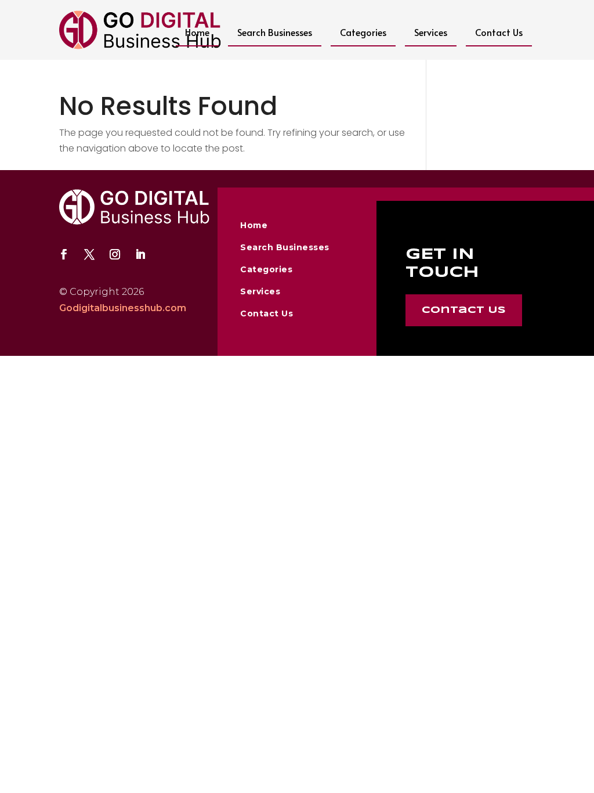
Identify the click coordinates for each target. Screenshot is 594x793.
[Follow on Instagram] (114, 254)
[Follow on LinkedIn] (140, 254)
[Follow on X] (89, 254)
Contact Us (499, 32)
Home (197, 32)
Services (430, 32)
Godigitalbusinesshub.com (122, 307)
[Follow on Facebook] (63, 254)
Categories (363, 32)
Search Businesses (274, 32)
